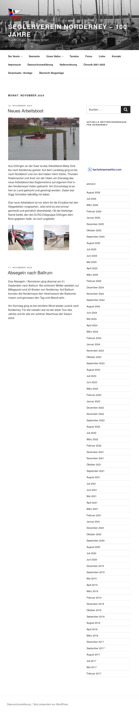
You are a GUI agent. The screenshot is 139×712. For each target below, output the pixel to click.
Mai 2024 (92, 319)
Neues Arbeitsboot (25, 110)
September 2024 (96, 300)
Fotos (88, 56)
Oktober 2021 (94, 464)
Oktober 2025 (94, 230)
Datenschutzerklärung (40, 64)
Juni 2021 (92, 490)
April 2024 (92, 325)
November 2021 (95, 458)
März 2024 (92, 331)
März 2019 (92, 591)
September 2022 (96, 420)
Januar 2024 (93, 344)
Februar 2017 (94, 673)
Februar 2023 (94, 395)
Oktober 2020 (94, 534)
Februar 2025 (94, 281)
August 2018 (93, 622)
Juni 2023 (92, 382)
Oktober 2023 (94, 357)
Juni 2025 (92, 255)
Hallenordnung (68, 64)
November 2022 (95, 414)
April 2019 (92, 585)
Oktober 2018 (94, 610)
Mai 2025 (92, 262)
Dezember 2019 (95, 566)
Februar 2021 (94, 515)
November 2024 (95, 293)
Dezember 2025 (95, 224)
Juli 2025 (91, 249)
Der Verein (14, 56)
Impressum (14, 64)
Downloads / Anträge (20, 73)
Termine (74, 56)
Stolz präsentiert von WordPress (50, 704)
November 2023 (95, 350)
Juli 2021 (91, 483)
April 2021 (92, 502)
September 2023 (96, 363)
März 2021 (92, 509)
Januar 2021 (93, 521)
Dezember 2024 (95, 287)
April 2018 (92, 629)
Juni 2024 (92, 312)
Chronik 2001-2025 (94, 64)
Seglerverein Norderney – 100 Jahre (67, 30)
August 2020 (93, 547)
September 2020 (96, 540)
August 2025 (93, 243)
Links (102, 56)
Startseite (34, 56)
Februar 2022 (94, 445)
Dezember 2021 (95, 452)
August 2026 (93, 192)
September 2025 (96, 236)
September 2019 (96, 572)
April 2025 (92, 268)
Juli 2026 (91, 198)
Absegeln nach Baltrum (30, 272)
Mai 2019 (92, 578)
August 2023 (93, 369)
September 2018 (96, 616)
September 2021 (96, 471)
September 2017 (96, 648)
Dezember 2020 (95, 527)
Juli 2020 (91, 553)
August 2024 (93, 306)
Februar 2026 (94, 211)
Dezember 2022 (95, 407)
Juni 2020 (92, 559)
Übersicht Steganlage (51, 73)
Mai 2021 (92, 496)
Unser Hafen (53, 56)
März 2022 (92, 439)
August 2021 (93, 477)
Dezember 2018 (95, 603)
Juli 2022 (91, 432)
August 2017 (93, 654)
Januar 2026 (93, 217)
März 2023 (92, 388)
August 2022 (93, 426)
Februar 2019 (94, 597)
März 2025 (92, 274)
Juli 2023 (91, 376)
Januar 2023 (93, 401)
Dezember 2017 (95, 641)
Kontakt (116, 56)
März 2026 (92, 205)
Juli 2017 (91, 661)
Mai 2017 (92, 667)
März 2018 (92, 635)
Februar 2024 (94, 338)
